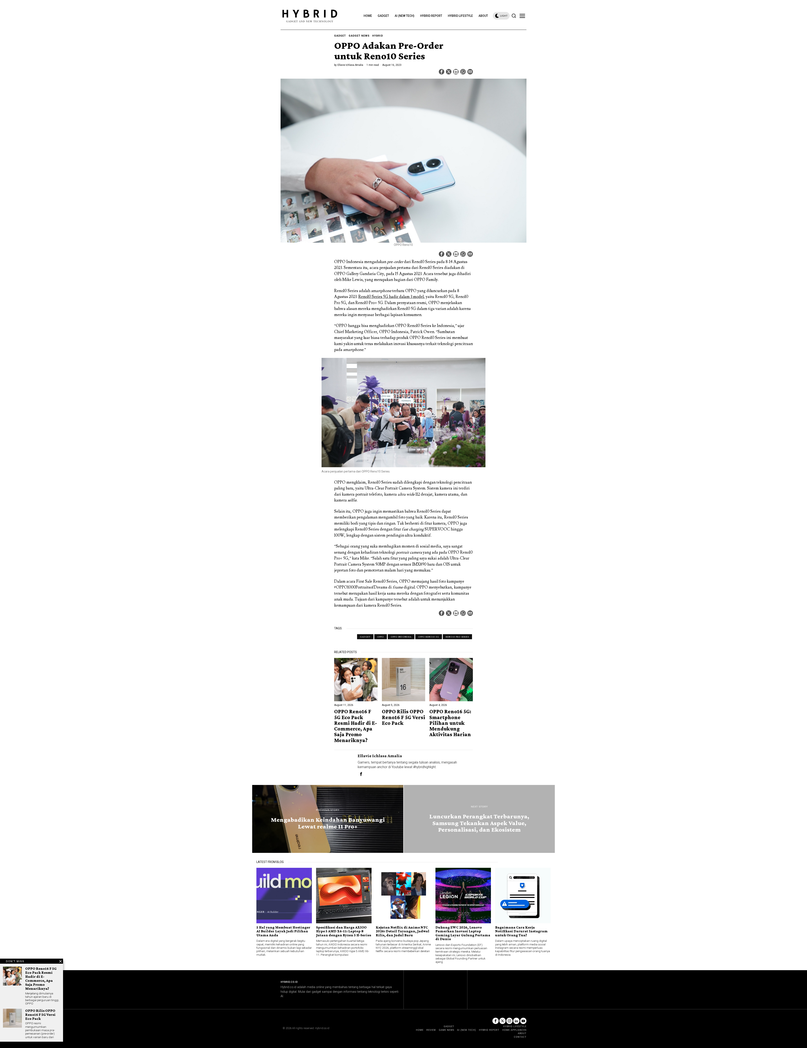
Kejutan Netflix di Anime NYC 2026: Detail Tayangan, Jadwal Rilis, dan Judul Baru (402, 931)
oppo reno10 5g (428, 636)
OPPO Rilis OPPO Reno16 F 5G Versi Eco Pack (403, 717)
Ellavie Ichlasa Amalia (350, 65)
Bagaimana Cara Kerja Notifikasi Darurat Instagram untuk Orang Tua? (521, 931)
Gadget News (359, 35)
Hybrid (377, 35)
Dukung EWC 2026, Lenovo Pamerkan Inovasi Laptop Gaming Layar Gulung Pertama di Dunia (462, 933)
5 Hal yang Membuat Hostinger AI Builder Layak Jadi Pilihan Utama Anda (283, 931)
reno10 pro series (457, 636)
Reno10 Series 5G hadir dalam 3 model (391, 296)
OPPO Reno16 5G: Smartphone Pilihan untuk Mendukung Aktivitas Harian (450, 723)
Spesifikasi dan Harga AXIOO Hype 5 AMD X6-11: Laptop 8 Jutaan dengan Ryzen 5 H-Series (343, 931)
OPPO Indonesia (401, 636)
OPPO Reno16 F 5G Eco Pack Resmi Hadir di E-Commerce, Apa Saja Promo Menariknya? (355, 726)
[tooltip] (441, 71)
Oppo (380, 636)
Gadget (340, 35)
